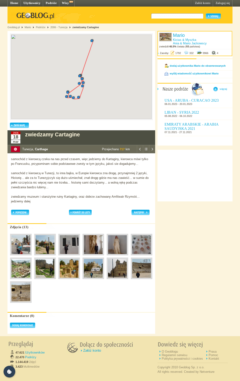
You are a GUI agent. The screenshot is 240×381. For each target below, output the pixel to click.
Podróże (51, 3)
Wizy (65, 3)
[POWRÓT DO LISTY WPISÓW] (146, 152)
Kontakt (214, 358)
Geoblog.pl (14, 27)
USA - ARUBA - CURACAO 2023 (192, 100)
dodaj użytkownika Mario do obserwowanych (198, 65)
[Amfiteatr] (141, 280)
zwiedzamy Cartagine (85, 27)
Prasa (213, 351)
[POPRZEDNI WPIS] (140, 152)
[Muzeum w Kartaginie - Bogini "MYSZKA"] (117, 256)
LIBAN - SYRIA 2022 (182, 112)
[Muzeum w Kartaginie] (69, 256)
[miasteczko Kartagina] (21, 256)
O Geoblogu (170, 351)
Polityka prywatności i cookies (182, 358)
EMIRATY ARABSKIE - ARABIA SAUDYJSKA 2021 (191, 126)
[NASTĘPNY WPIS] (152, 152)
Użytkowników (35, 352)
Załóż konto (202, 3)
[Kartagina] (45, 256)
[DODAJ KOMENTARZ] (22, 327)
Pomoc (213, 355)
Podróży (30, 357)
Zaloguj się (223, 3)
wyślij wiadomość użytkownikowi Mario (194, 73)
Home (14, 3)
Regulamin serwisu (174, 355)
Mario (28, 27)
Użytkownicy (32, 3)
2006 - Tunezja (59, 27)
